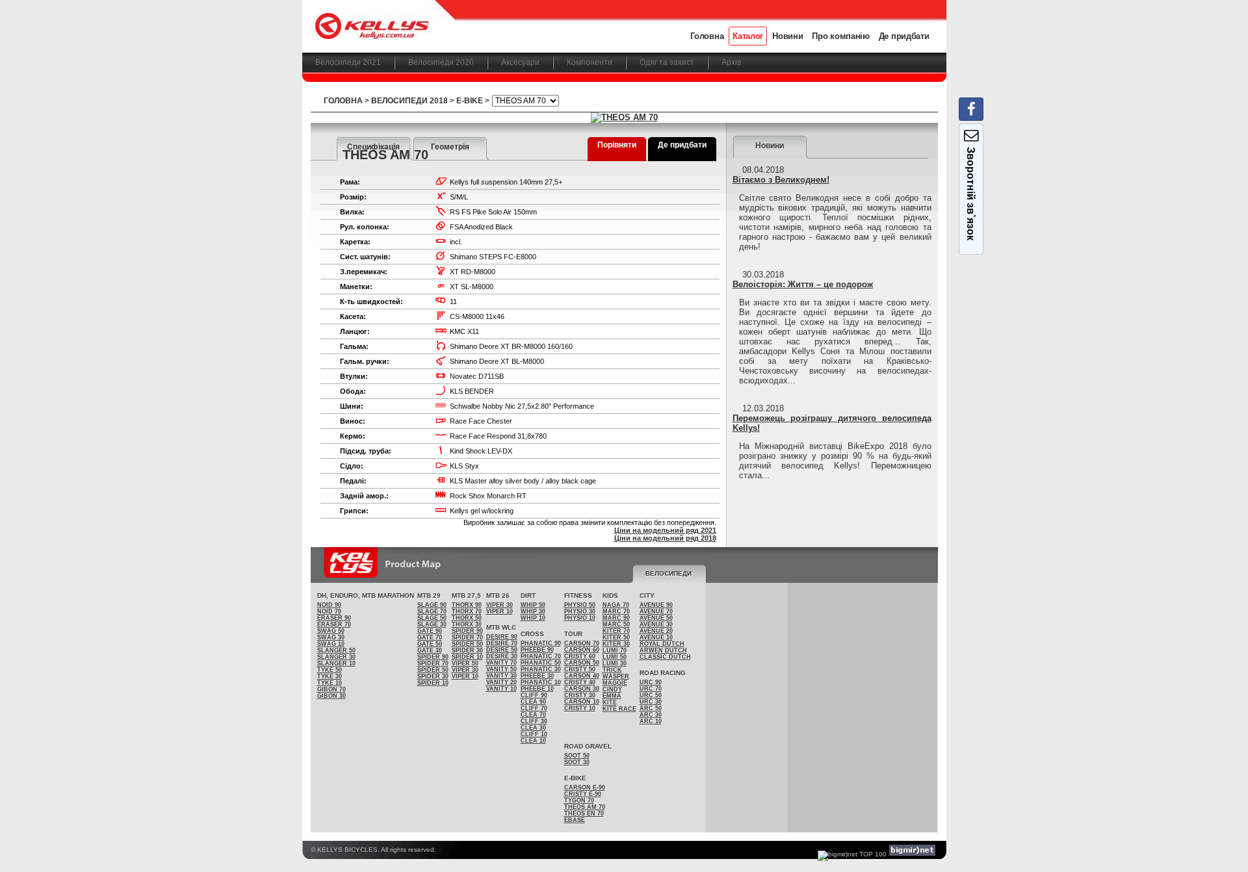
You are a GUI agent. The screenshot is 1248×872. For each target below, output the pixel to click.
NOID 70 (329, 611)
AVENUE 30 (656, 624)
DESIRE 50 (501, 650)
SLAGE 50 (432, 618)
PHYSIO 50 (579, 605)
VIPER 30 (465, 670)
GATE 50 (429, 644)
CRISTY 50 (579, 669)
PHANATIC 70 (541, 656)
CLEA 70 (533, 715)
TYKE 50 (329, 670)
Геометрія (450, 146)
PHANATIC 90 (541, 643)
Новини (787, 36)
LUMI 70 (615, 650)
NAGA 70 (616, 605)
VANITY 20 (501, 682)
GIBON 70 (331, 689)
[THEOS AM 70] (624, 117)
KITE (610, 702)
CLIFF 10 (534, 734)
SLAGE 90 (432, 605)
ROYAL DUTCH (662, 644)
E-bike (469, 100)
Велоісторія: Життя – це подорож (803, 284)
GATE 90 (429, 631)
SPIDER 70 (432, 663)
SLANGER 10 (336, 663)
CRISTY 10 (579, 708)
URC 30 (651, 702)
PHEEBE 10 (537, 689)
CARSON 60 (581, 650)
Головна (706, 36)
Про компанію (840, 36)
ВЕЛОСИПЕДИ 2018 (409, 100)
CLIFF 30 (534, 721)
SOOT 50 (577, 755)
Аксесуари (520, 62)
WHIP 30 (533, 611)
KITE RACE (619, 709)
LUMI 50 (615, 657)
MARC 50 (616, 624)
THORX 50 (467, 618)
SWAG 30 (330, 637)
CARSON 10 (581, 702)
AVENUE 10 (656, 637)
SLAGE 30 (432, 624)
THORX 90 (467, 605)
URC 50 (651, 695)
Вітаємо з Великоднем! (781, 180)
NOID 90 (329, 605)
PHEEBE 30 (537, 676)
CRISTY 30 (579, 695)
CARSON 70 (581, 643)
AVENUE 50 (656, 618)
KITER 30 (616, 644)
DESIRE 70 (501, 643)
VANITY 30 (501, 676)
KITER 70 (616, 631)
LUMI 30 (615, 663)
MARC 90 (616, 618)
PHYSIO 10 (579, 618)
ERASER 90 (334, 618)
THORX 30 (467, 624)
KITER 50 (616, 637)
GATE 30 (429, 650)
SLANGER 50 (336, 650)
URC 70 (651, 689)
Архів (731, 62)
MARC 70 (616, 611)
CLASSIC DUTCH (665, 657)
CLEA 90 (533, 702)
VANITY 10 (501, 689)
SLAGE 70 (432, 611)
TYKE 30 (329, 676)
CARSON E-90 (584, 787)
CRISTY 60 (579, 656)
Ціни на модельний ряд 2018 (665, 538)
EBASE (574, 820)
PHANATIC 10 (541, 682)
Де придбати (904, 36)
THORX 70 (467, 611)
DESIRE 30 (501, 656)
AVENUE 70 (656, 611)
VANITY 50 (501, 669)
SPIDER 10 (432, 683)
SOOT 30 (577, 762)
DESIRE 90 (501, 637)
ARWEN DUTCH (663, 650)
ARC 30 (651, 715)
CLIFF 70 (534, 708)
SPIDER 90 (432, 657)
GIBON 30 (331, 696)
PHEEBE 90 (537, 650)
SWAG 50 (330, 631)
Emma (612, 696)
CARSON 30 (581, 689)
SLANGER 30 (336, 657)
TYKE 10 (329, 683)
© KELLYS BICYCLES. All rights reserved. (373, 849)
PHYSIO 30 (579, 611)
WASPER (616, 676)
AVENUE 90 (656, 605)
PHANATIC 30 (541, 669)
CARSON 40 (581, 676)
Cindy (612, 689)
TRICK (612, 670)
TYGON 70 (579, 800)
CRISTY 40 (579, 682)
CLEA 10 (533, 740)
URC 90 (651, 682)
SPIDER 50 (432, 670)
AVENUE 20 (656, 631)
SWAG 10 (330, 644)
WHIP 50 (533, 605)
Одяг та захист (667, 62)
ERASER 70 (334, 624)
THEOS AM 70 (584, 807)
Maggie (615, 683)
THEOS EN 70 (584, 813)
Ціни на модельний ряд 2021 (665, 530)
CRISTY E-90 (582, 794)
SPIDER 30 (432, 676)
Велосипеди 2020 (441, 62)
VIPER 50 (465, 663)
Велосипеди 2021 (348, 62)
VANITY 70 (501, 663)
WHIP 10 (533, 618)
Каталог (748, 36)
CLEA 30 (533, 728)
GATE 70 (429, 637)
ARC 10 (651, 721)
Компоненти (589, 62)
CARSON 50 (581, 663)
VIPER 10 (465, 676)
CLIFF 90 (534, 695)
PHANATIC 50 (541, 663)
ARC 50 (651, 708)
